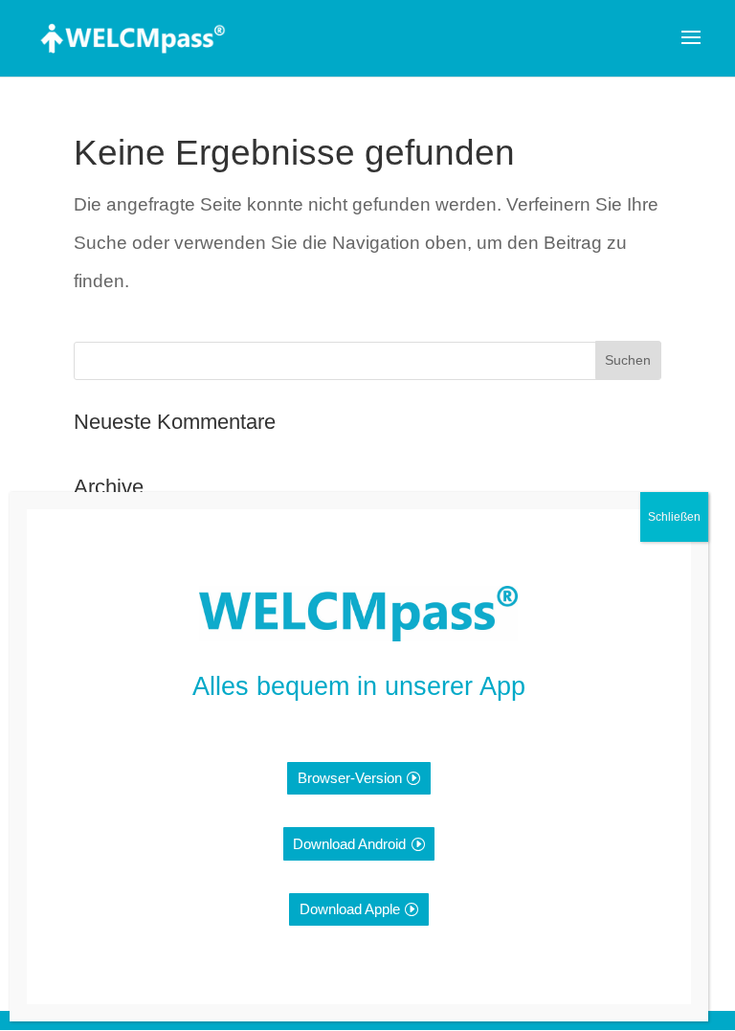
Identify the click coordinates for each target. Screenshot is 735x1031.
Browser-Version (350, 778)
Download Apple (350, 909)
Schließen (674, 517)
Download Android (349, 844)
